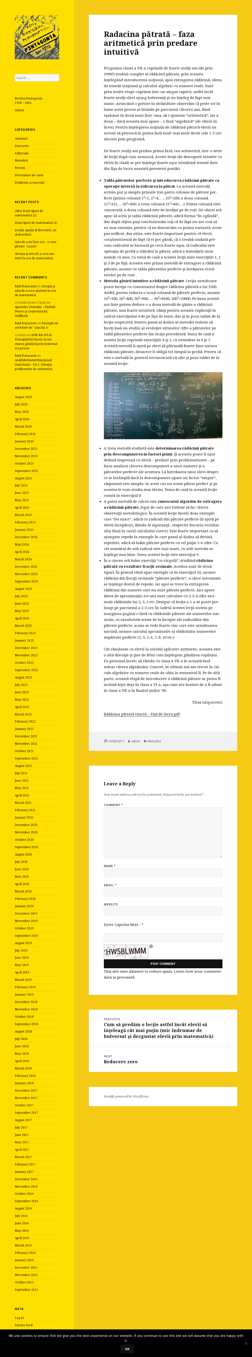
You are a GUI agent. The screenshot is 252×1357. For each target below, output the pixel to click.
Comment (113, 805)
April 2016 (22, 1238)
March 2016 (23, 1245)
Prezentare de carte (29, 175)
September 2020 (26, 847)
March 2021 (23, 803)
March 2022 (23, 714)
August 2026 (23, 397)
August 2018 (23, 1031)
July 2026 (21, 404)
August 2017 (23, 1120)
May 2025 (22, 500)
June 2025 (22, 493)
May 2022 (22, 699)
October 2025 (24, 463)
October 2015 (24, 1282)
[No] (245, 1343)
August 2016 (23, 1208)
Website (111, 904)
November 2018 (26, 1009)
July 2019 (21, 950)
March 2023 (23, 626)
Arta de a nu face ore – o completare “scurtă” (36, 244)
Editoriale (22, 153)
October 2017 (24, 1105)
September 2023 (26, 581)
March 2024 (23, 559)
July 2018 (21, 1039)
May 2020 (22, 876)
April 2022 (22, 707)
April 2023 (22, 618)
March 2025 (23, 515)
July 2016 (21, 1216)
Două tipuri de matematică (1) (36, 223)
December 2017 (26, 1090)
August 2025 (23, 478)
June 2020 (22, 869)
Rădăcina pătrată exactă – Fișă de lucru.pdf (142, 713)
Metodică (21, 160)
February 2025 (25, 522)
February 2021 (25, 810)
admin (135, 741)
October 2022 (24, 663)
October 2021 (24, 751)
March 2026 (23, 426)
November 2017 (26, 1098)
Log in (19, 1318)
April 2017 (22, 1149)
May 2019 (22, 965)
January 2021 (24, 817)
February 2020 (25, 899)
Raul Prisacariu (25, 286)
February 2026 (25, 434)
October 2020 (24, 840)
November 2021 (26, 744)
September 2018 (26, 1024)
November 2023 (26, 574)
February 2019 (25, 987)
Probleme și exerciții (29, 182)
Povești (20, 168)
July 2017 (21, 1127)
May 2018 (22, 1053)
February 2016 (25, 1253)
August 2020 (23, 854)
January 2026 (24, 441)
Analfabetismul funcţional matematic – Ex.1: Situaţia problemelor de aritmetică (33, 364)
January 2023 (24, 640)
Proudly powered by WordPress (126, 1096)
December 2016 (26, 1179)
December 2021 (26, 736)
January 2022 (24, 729)
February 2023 (25, 633)
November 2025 (26, 456)
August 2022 (23, 677)
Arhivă (19, 110)
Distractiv (22, 146)
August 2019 (23, 943)
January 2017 (24, 1172)
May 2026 (22, 412)
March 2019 (23, 980)
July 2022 (21, 685)
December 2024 (26, 537)
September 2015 (26, 1290)
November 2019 (26, 921)
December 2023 (26, 567)
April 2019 (22, 972)
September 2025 (26, 471)
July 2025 (21, 485)
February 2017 (25, 1164)
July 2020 (21, 862)
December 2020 (26, 825)
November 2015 (26, 1275)
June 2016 (22, 1223)
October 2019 (24, 928)
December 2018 (26, 1002)
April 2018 (22, 1061)
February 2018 (25, 1076)
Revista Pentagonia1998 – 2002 (28, 100)
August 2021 (23, 766)
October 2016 (24, 1194)
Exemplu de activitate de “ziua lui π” (36, 325)
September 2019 (26, 936)
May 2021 (22, 788)
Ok (127, 1349)
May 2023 (22, 611)
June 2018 (22, 1046)
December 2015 (26, 1267)
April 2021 (22, 795)
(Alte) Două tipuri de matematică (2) (29, 213)
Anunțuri (21, 138)
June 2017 (22, 1135)
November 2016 (26, 1186)
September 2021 (26, 758)
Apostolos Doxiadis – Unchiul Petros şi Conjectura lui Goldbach (35, 311)
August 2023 (23, 589)
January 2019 (24, 994)
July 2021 (21, 773)
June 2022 (22, 692)
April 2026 (22, 419)
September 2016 (26, 1201)
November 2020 (26, 832)
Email (110, 885)
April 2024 (22, 552)
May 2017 (22, 1142)
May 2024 (22, 544)
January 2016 (24, 1260)
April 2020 (22, 884)
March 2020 (23, 891)
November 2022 (26, 655)
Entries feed (23, 1325)
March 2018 (23, 1068)
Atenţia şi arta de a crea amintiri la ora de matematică (35, 256)
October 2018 (24, 1017)
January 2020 (24, 906)
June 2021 (22, 780)
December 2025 (26, 449)
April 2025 (22, 507)
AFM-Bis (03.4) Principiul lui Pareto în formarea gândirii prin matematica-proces (36, 341)
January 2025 (24, 530)
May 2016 (22, 1230)
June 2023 (22, 603)
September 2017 (26, 1113)
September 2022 (26, 670)
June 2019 (22, 957)
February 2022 (25, 721)
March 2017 (23, 1157)
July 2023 (21, 596)
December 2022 (26, 648)
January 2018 (24, 1083)
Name (110, 866)
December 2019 (26, 913)
